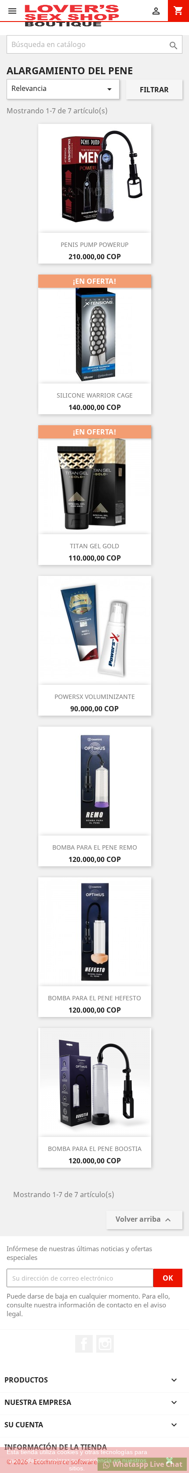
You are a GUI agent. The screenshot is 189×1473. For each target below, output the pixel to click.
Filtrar (154, 89)
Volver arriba (144, 1220)
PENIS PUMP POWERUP (94, 244)
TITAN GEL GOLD (94, 546)
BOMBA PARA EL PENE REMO (94, 847)
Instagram (105, 1344)
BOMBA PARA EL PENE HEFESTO (94, 998)
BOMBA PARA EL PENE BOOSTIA (95, 1148)
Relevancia (63, 88)
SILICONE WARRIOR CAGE (95, 395)
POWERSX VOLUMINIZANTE (95, 696)
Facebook (84, 1344)
